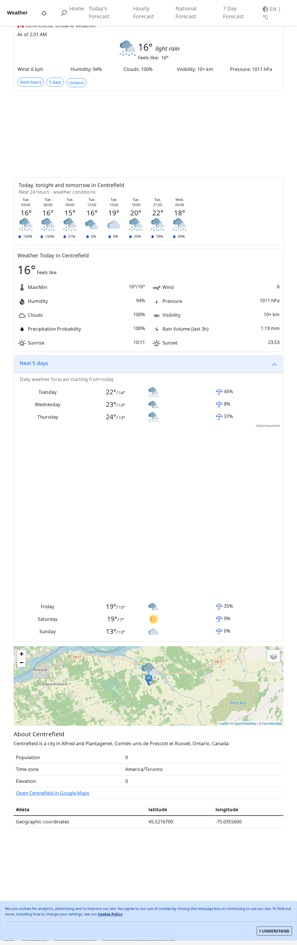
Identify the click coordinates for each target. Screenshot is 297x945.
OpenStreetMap (245, 723)
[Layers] (273, 656)
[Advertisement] (148, 133)
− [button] (21, 662)
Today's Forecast (99, 12)
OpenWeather (272, 723)
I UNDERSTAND (274, 931)
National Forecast (186, 12)
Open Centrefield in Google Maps (52, 793)
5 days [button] (55, 82)
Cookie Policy (110, 914)
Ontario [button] (76, 82)
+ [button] (21, 654)
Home (76, 8)
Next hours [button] (30, 82)
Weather (17, 13)
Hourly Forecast (143, 12)
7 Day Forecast (233, 12)
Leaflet (223, 723)
